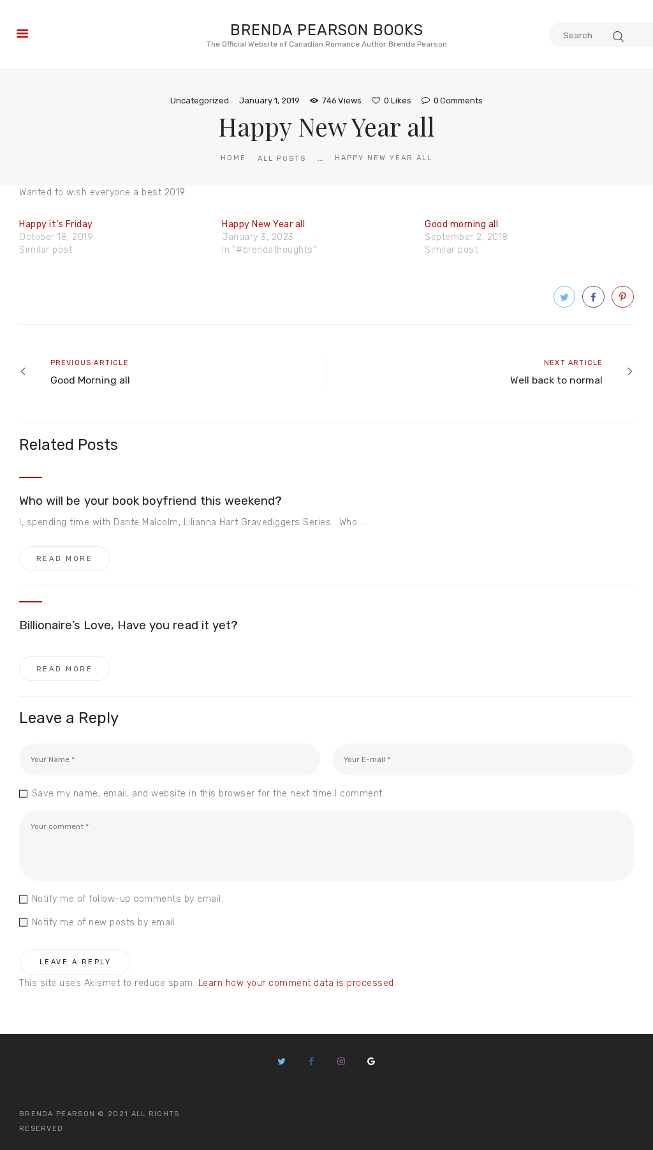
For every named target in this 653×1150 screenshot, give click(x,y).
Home (233, 158)
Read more (64, 559)
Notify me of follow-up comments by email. (127, 898)
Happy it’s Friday (56, 224)
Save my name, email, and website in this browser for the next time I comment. (208, 793)
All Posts (282, 158)
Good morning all (461, 224)
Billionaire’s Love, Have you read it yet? (128, 625)
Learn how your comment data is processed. (297, 983)
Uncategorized (199, 100)
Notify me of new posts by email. (104, 922)
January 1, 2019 (269, 100)
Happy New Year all (263, 224)
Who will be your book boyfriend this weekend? (150, 501)
